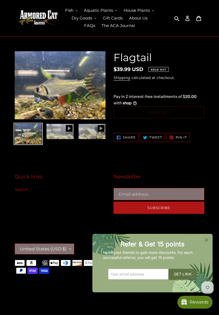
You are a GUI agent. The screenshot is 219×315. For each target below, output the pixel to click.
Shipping (122, 77)
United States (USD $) (43, 248)
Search (21, 189)
